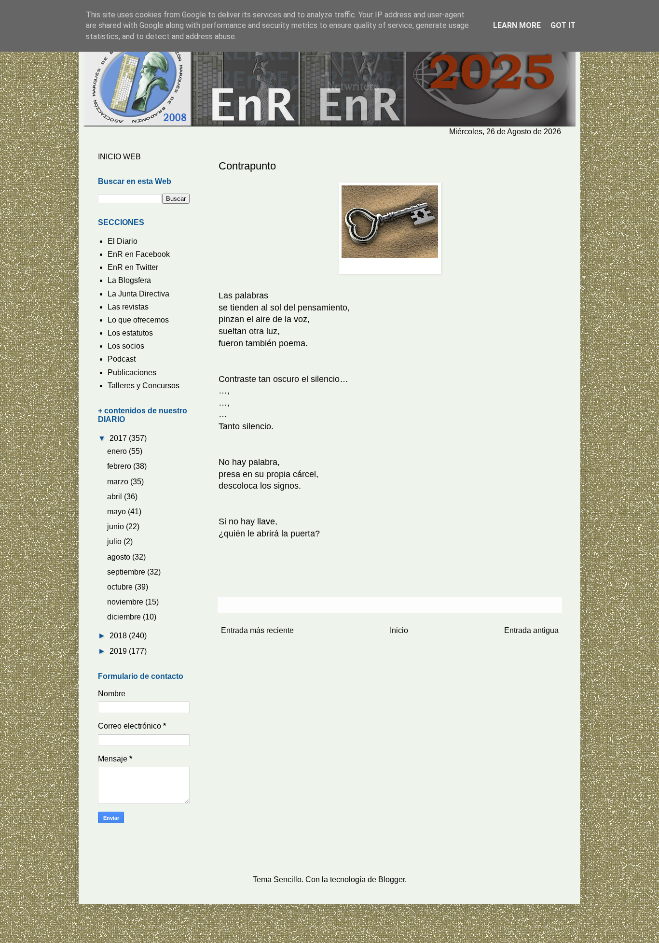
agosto (119, 557)
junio (116, 526)
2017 (119, 438)
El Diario (122, 241)
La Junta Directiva (138, 294)
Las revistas (128, 307)
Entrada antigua (531, 630)
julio (115, 541)
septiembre (127, 572)
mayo (117, 511)
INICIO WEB (119, 157)
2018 (119, 636)
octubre (121, 587)
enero (118, 451)
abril (115, 497)
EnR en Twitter (133, 267)
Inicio (399, 630)
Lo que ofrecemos (138, 320)
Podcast (122, 359)
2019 (119, 651)
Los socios (126, 346)
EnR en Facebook (139, 254)
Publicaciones (132, 372)
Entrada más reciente (257, 630)
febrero (120, 466)
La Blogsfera (129, 280)
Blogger (391, 879)
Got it (563, 25)
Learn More (517, 25)
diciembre (125, 617)
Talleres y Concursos (143, 385)
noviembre (126, 602)
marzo (118, 482)
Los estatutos (130, 333)
